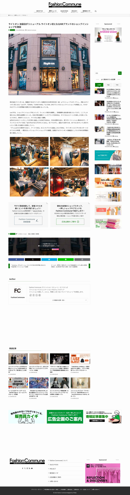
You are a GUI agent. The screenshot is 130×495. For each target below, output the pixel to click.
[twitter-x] (36, 295)
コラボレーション (22, 234)
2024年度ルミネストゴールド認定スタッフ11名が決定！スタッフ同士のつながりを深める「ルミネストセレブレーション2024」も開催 (114, 106)
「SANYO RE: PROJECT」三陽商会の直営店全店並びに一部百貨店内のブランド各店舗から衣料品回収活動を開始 (114, 131)
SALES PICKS (37, 211)
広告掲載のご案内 (55, 477)
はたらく (116, 98)
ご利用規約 (63, 489)
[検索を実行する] (120, 73)
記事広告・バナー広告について (82, 489)
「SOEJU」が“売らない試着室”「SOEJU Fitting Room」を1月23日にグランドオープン (113, 142)
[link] (30, 295)
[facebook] (33, 295)
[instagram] (39, 295)
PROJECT (53, 469)
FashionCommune (18, 297)
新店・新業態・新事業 (33, 234)
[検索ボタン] (96, 11)
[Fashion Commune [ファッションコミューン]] (65, 4)
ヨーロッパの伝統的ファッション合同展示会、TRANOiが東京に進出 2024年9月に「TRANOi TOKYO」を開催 (114, 118)
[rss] (29, 468)
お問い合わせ (54, 481)
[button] (16, 259)
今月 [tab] (117, 85)
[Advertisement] (49, 325)
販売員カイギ (54, 473)
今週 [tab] (108, 85)
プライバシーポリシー (37, 489)
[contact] (32, 468)
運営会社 (70, 489)
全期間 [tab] (99, 85)
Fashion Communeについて (59, 460)
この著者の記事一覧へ (58, 300)
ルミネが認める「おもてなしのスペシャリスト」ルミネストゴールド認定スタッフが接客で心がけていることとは (113, 92)
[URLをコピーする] (82, 259)
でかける (12, 30)
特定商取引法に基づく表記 (51, 489)
